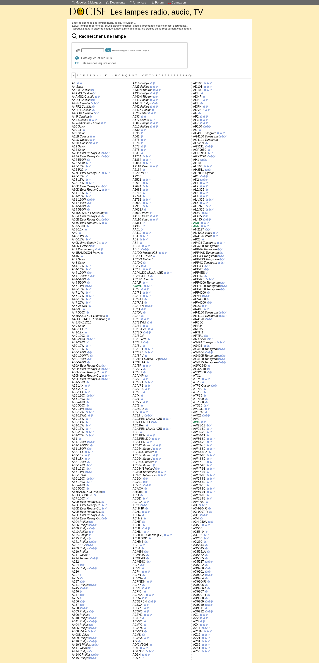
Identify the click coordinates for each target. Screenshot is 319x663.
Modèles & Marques (88, 2)
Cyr (190, 75)
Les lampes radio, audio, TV (157, 12)
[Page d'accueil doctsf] (87, 15)
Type (77, 50)
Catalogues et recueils (95, 58)
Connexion (178, 2)
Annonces (139, 2)
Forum (159, 2)
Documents (117, 2)
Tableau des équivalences (97, 63)
